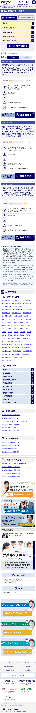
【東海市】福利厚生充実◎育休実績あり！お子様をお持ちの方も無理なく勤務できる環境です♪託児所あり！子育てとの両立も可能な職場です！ (18, 193)
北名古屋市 (11, 338)
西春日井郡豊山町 (7, 344)
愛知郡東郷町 (19, 341)
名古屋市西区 (6, 303)
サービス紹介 (9, 662)
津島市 (10, 322)
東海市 (28, 328)
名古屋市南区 (6, 313)
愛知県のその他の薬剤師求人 (10, 430)
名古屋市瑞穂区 (17, 306)
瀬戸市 (16, 319)
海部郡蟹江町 (16, 347)
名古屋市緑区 (27, 313)
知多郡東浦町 (17, 351)
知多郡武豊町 (16, 354)
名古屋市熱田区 (6, 309)
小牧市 (10, 328)
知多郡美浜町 (6, 354)
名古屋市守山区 (16, 313)
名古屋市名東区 (6, 316)
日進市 (16, 335)
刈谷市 (22, 322)
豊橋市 (26, 316)
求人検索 (25, 6)
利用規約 (10, 703)
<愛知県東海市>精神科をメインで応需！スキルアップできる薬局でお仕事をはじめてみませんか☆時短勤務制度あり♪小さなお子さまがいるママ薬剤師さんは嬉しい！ (18, 131)
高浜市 (29, 332)
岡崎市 (4, 319)
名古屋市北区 (27, 300)
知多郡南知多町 (27, 351)
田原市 (22, 335)
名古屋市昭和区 (6, 306)
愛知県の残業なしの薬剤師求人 (11, 467)
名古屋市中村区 (16, 303)
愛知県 (30, 6)
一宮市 (10, 319)
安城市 (4, 325)
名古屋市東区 (17, 300)
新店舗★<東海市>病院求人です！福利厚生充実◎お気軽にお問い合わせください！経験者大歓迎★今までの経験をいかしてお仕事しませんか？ (18, 70)
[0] (26, 2)
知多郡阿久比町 (6, 351)
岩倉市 (4, 335)
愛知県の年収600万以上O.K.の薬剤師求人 (14, 463)
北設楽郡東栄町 (17, 357)
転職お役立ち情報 (9, 670)
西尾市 (10, 325)
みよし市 (25, 338)
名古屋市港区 (28, 309)
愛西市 (28, 335)
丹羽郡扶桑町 (28, 344)
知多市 (10, 332)
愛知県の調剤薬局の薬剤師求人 (11, 415)
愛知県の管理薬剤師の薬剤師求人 (12, 476)
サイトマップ (4, 703)
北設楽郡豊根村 (6, 360)
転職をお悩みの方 (9, 666)
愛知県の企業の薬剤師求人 (10, 427)
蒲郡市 (16, 325)
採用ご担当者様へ (13, 705)
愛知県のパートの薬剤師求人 (10, 452)
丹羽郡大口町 (18, 344)
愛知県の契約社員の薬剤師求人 (11, 445)
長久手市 (10, 341)
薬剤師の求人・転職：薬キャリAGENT (11, 6)
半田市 (22, 319)
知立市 (16, 332)
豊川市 (4, 322)
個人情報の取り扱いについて (20, 703)
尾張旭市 (22, 332)
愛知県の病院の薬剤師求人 (10, 418)
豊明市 (10, 335)
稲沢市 (16, 328)
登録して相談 (27, 670)
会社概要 (20, 705)
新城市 (22, 328)
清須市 (4, 338)
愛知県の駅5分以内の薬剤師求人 (11, 473)
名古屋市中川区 (17, 309)
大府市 (4, 332)
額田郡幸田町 (26, 354)
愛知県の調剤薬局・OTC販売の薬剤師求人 (14, 421)
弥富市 (18, 338)
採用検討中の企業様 (18, 675)
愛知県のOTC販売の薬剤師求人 (11, 424)
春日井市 (28, 319)
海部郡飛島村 (26, 347)
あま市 (4, 341)
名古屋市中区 (27, 303)
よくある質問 (27, 666)
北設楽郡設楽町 (6, 357)
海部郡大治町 (6, 347)
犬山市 (22, 325)
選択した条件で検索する (18, 46)
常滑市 (28, 325)
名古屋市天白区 (17, 316)
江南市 (4, 328)
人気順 (26, 57)
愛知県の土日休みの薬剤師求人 (11, 470)
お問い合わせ (4, 705)
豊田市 (28, 322)
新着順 (13, 57)
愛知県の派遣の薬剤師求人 (10, 448)
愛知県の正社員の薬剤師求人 (10, 442)
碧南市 (16, 322)
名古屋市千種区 (6, 300)
